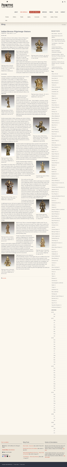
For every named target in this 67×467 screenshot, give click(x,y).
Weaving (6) (54, 169)
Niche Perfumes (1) (56, 220)
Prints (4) (53, 249)
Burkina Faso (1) (55, 191)
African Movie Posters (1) (57, 247)
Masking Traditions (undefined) (58, 209)
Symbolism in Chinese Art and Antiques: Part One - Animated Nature (58, 63)
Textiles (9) (54, 85)
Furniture (7, 16)
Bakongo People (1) (56, 231)
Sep (54, 346)
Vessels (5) (54, 207)
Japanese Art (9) (55, 189)
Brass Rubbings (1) (56, 211)
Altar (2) (53, 274)
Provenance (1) (55, 93)
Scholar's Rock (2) (55, 107)
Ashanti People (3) (55, 214)
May (54, 327)
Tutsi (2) (53, 167)
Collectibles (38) (55, 91)
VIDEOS (51, 12)
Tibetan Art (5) (55, 98)
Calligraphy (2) (55, 254)
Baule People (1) (55, 216)
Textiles (21, 16)
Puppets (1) (54, 149)
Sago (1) (53, 138)
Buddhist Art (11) (55, 173)
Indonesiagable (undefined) (57, 282)
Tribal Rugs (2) (55, 240)
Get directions (8, 449)
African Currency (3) (56, 87)
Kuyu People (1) (55, 147)
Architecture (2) (55, 289)
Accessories (37, 16)
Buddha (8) (54, 171)
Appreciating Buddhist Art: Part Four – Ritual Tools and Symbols (58, 40)
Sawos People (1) (55, 140)
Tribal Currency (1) (55, 122)
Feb (54, 333)
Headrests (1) (54, 185)
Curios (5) (54, 142)
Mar (54, 331)
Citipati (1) (54, 96)
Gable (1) (54, 285)
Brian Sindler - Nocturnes (57, 33)
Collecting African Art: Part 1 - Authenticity (58, 58)
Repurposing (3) (55, 82)
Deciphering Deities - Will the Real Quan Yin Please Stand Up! (58, 55)
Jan (54, 336)
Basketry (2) (54, 165)
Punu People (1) (55, 194)
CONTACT (63, 12)
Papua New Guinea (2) (56, 136)
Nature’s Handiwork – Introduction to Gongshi (56, 51)
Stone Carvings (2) (55, 267)
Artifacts (14, 16)
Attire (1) (53, 265)
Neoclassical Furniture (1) (57, 242)
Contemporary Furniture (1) (57, 76)
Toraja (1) (54, 287)
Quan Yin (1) (54, 302)
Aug (54, 320)
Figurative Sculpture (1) (56, 305)
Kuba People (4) (55, 80)
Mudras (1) (54, 176)
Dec (54, 339)
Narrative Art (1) (55, 298)
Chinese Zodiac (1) (56, 229)
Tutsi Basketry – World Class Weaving (58, 44)
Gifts (6, 20)
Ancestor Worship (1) (56, 269)
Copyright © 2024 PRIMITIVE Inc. (7, 464)
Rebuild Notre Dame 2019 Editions (57, 36)
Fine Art (44, 16)
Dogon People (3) (55, 153)
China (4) (54, 271)
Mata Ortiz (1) (54, 125)
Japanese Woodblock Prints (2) (58, 196)
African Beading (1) (56, 180)
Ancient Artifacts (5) (56, 256)
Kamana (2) (54, 133)
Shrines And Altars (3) (56, 218)
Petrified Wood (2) (55, 238)
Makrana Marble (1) (56, 234)
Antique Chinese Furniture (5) (58, 182)
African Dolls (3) (55, 129)
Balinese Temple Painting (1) (58, 296)
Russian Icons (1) (55, 156)
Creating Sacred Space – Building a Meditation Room (57, 47)
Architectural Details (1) (56, 307)
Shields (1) (54, 205)
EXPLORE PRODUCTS (35, 12)
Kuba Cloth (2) (55, 78)
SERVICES (44, 12)
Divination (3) (54, 160)
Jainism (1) (54, 109)
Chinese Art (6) (55, 260)
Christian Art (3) (55, 225)
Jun (54, 324)
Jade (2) (53, 227)
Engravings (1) (55, 251)
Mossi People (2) (55, 131)
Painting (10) (54, 111)
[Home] (8, 4)
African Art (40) (55, 73)
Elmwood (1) (54, 278)
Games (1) (54, 200)
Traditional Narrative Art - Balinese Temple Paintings (57, 67)
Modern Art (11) (55, 151)
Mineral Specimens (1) (56, 145)
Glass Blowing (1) (55, 258)
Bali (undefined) (55, 291)
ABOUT (16, 12)
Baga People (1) (55, 222)
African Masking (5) (56, 116)
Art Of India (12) (55, 198)
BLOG (56, 12)
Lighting (28, 16)
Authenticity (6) (55, 89)
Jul (54, 322)
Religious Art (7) (55, 158)
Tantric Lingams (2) (56, 236)
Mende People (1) (55, 118)
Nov (54, 314)
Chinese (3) (54, 300)
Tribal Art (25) (54, 178)
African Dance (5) (55, 113)
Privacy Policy (16, 464)
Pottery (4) (54, 127)
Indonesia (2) (54, 280)
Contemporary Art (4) (56, 202)
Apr (54, 316)
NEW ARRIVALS (23, 12)
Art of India (4, 278)
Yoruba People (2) (55, 162)
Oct (54, 344)
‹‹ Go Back (63, 24)
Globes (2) (54, 100)
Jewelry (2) (54, 245)
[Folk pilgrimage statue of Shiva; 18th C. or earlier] (42, 167)
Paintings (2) (54, 294)
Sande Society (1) (55, 120)
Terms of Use (22, 464)
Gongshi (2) (54, 102)
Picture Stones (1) (55, 105)
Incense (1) (54, 262)
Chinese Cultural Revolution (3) (58, 187)
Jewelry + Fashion (54, 16)
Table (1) (53, 276)
